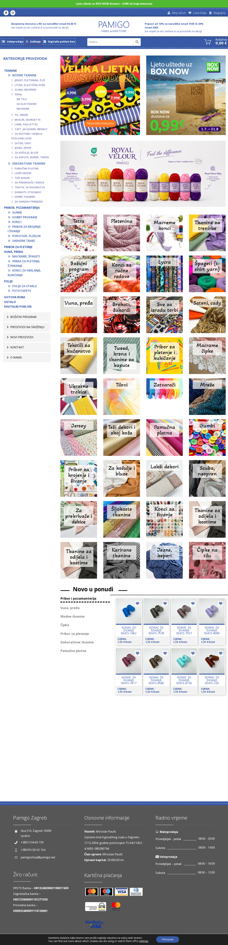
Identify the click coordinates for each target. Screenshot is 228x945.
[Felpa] (207, 235)
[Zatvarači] (164, 398)
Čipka (18, 94)
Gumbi (17, 212)
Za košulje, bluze (26, 152)
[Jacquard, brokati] (121, 316)
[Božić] (78, 276)
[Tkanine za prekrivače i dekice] (78, 521)
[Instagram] (12, 12)
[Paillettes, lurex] (121, 521)
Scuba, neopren (25, 89)
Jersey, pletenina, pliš (30, 80)
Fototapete (21, 291)
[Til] (121, 398)
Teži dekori (22, 178)
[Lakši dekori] (164, 480)
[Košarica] (207, 41)
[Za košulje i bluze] (121, 480)
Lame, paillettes (26, 124)
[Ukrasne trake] (78, 398)
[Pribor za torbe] (164, 316)
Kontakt (17, 347)
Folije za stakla (24, 286)
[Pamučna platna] (164, 439)
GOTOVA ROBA (14, 297)
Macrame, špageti (26, 256)
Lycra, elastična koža (30, 85)
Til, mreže (21, 115)
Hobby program (24, 217)
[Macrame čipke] (207, 357)
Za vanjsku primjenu (29, 201)
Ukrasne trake (23, 241)
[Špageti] (207, 276)
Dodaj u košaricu (132, 624)
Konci (17, 222)
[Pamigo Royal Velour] (143, 174)
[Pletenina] (121, 235)
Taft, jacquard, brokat (31, 129)
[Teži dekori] (121, 439)
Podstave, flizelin (26, 236)
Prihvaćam (168, 939)
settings (143, 941)
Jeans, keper (23, 147)
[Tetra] (78, 235)
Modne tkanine (24, 75)
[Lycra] (164, 276)
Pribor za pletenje (18, 247)
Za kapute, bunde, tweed (32, 157)
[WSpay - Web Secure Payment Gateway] (97, 907)
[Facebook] (6, 12)
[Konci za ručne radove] (121, 276)
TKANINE (10, 71)
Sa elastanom (26, 104)
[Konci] (164, 521)
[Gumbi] (207, 439)
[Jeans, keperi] (164, 562)
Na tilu (22, 99)
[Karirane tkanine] (121, 562)
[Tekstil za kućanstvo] (78, 357)
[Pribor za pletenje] (164, 357)
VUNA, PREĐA (13, 252)
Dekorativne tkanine (28, 163)
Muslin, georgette (28, 119)
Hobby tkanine (25, 196)
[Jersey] (78, 439)
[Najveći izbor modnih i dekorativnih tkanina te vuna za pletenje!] (114, 27)
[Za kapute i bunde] (121, 357)
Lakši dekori (23, 173)
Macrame (23, 108)
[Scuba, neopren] (207, 480)
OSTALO (10, 302)
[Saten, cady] (207, 316)
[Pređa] (78, 316)
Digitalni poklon (18, 307)
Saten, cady (23, 143)
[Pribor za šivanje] (78, 480)
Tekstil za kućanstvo (30, 187)
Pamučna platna (26, 168)
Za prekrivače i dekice (29, 182)
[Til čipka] (207, 562)
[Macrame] (164, 235)
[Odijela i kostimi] (78, 562)
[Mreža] (207, 398)
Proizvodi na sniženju (27, 327)
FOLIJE (8, 281)
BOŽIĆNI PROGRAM (23, 317)
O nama (16, 357)
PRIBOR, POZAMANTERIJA (22, 208)
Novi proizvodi (21, 337)
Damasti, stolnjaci (28, 192)
